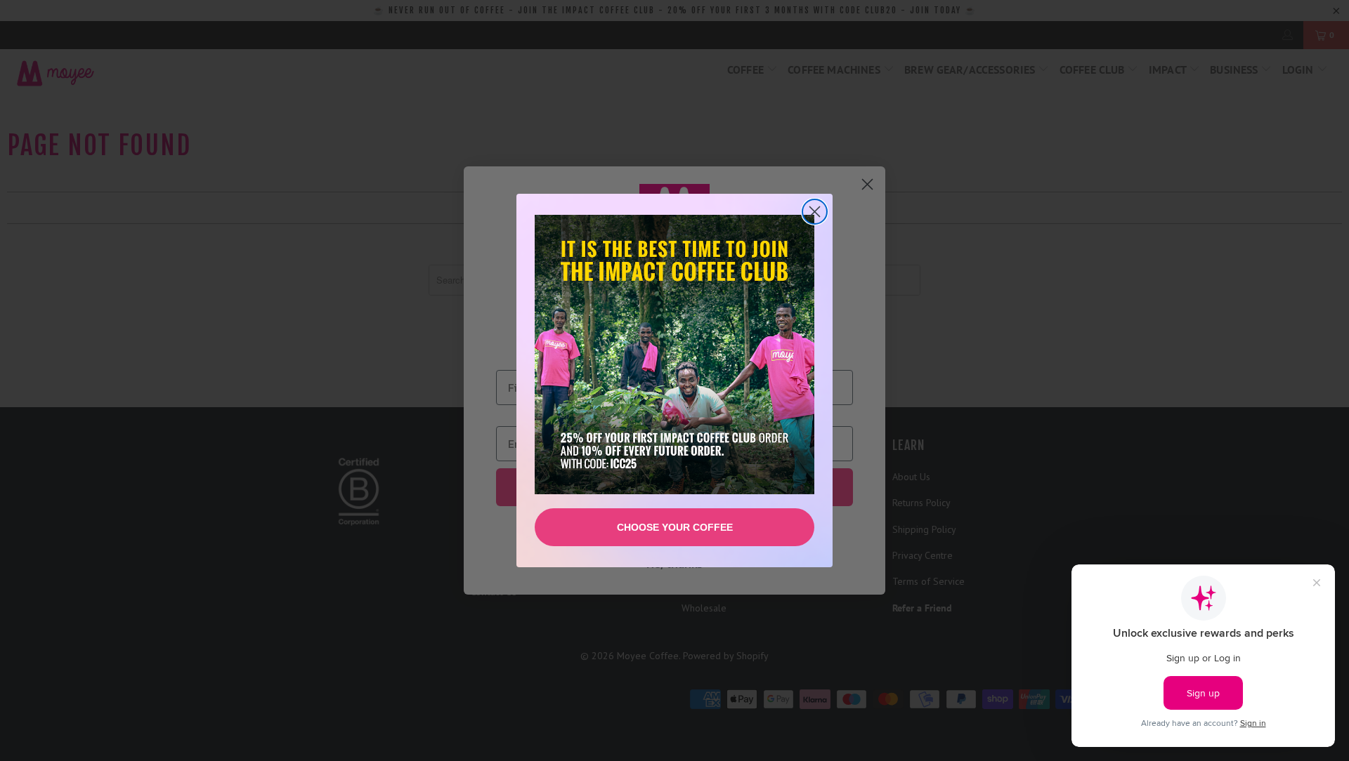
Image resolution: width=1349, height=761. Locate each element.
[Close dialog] (814, 211)
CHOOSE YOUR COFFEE (675, 527)
